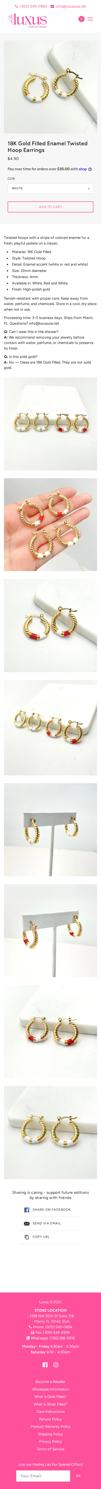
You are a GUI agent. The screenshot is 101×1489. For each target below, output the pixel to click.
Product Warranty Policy (51, 1426)
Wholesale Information (50, 1389)
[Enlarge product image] (50, 87)
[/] (32, 20)
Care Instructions (51, 1411)
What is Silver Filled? (50, 1404)
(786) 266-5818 (62, 1338)
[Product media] (50, 424)
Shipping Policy (50, 1434)
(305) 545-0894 (33, 6)
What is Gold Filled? (50, 1396)
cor (11, 179)
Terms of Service (50, 1449)
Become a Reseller (50, 1381)
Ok (78, 1476)
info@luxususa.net (71, 6)
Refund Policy (50, 1419)
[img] (45, 1364)
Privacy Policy (50, 1441)
